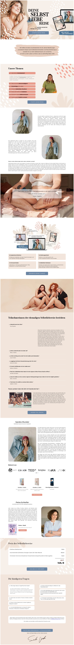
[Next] (64, 470)
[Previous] (10, 470)
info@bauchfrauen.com (56, 618)
